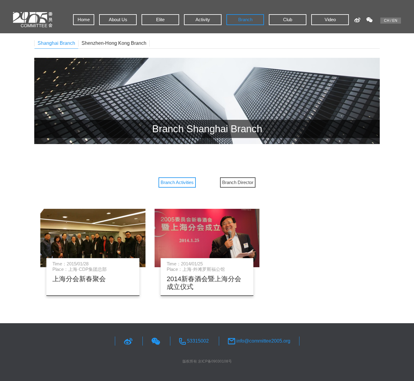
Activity (202, 19)
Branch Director (237, 182)
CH (386, 20)
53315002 (197, 340)
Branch (245, 19)
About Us (118, 19)
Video (330, 19)
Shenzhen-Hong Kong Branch (114, 43)
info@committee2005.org (262, 340)
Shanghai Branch (56, 43)
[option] (207, 249)
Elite (160, 19)
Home (84, 19)
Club (287, 19)
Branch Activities (177, 182)
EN (394, 20)
